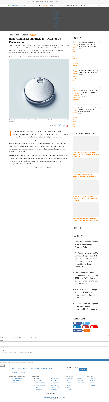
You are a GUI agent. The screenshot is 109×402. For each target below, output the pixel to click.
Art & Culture (56, 9)
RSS (87, 330)
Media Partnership (49, 1)
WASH (56, 29)
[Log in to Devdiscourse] (80, 1)
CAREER (25, 368)
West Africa (54, 380)
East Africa (38, 391)
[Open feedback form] (4, 365)
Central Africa (39, 389)
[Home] (39, 5)
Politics (56, 17)
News (17, 34)
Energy (56, 15)
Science (56, 21)
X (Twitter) (92, 380)
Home (11, 34)
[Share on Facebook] (55, 125)
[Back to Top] (1, 365)
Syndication (15, 382)
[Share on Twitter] (59, 125)
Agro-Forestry (56, 8)
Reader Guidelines (16, 380)
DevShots (80, 378)
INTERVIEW (83, 5)
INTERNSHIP (14, 372)
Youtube (95, 326)
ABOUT (19, 368)
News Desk (81, 382)
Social (56, 23)
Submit (54, 360)
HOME (13, 368)
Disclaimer (47, 397)
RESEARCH (52, 5)
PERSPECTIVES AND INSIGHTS (72, 5)
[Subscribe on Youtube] (67, 125)
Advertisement (39, 1)
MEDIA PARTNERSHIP (46, 368)
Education (56, 14)
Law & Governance (56, 18)
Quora (86, 326)
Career (32, 1)
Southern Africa (55, 378)
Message (2, 350)
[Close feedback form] (108, 335)
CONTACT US (24, 372)
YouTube (92, 382)
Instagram (92, 384)
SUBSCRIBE (83, 369)
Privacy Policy (61, 397)
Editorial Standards (17, 378)
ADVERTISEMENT (34, 368)
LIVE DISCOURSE (60, 5)
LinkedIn (78, 326)
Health (56, 20)
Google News (78, 330)
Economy (56, 12)
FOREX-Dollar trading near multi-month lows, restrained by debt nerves (86, 306)
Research (80, 380)
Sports (56, 24)
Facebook (78, 323)
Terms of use (54, 397)
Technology (56, 11)
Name (1, 340)
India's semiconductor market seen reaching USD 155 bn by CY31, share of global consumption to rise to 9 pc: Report (86, 278)
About (27, 1)
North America (54, 385)
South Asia (38, 380)
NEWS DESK (45, 5)
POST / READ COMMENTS (43, 168)
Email (1, 345)
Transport (56, 26)
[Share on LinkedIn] (63, 125)
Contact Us (57, 1)
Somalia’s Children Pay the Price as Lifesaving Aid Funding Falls (86, 245)
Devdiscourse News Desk (15, 56)
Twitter (87, 323)
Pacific (37, 378)
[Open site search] (99, 5)
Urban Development (56, 28)
